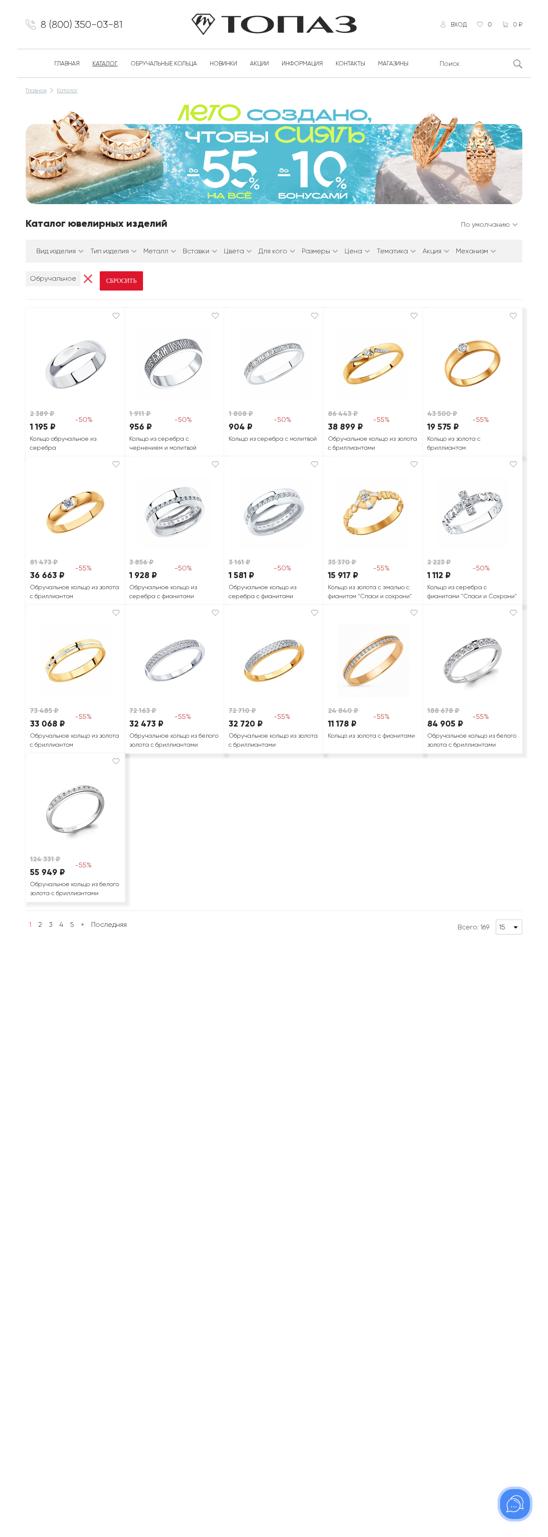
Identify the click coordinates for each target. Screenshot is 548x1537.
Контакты (350, 63)
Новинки (223, 63)
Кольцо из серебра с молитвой (273, 438)
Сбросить (121, 281)
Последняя (109, 924)
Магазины (393, 63)
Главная (67, 63)
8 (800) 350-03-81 (81, 24)
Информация (302, 63)
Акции (259, 63)
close (87, 278)
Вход (459, 24)
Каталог (105, 63)
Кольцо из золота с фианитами (371, 735)
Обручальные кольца (164, 63)
